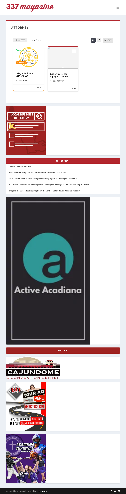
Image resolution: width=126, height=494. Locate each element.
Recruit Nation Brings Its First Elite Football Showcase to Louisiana (37, 172)
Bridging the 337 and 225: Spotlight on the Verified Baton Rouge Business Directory (44, 191)
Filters (21, 40)
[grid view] (93, 40)
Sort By (107, 40)
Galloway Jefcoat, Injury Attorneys (59, 75)
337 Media (21, 491)
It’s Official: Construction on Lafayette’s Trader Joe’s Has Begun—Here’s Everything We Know (49, 184)
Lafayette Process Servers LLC (26, 74)
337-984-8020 (58, 81)
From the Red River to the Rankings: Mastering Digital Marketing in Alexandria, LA (44, 178)
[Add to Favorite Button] (39, 51)
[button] (51, 58)
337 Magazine (42, 491)
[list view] (99, 40)
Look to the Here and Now (20, 166)
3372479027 (24, 80)
